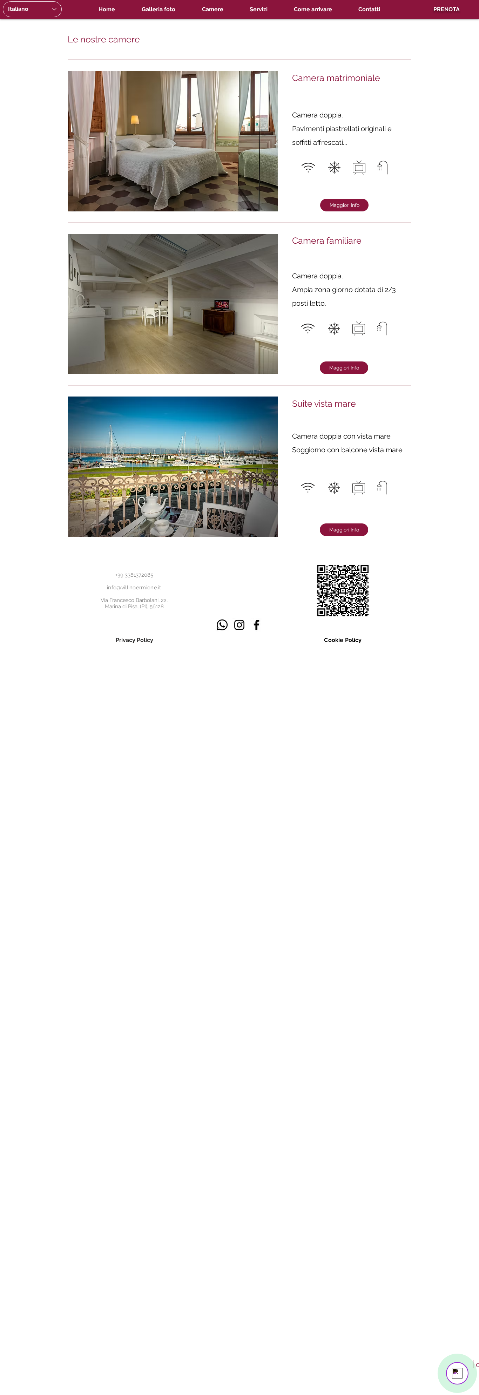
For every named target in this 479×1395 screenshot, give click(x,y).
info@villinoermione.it (134, 587)
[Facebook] (256, 625)
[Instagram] (239, 625)
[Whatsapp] (222, 625)
